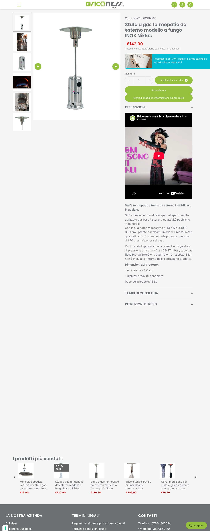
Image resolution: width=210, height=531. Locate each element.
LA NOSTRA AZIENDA (24, 515)
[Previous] (38, 66)
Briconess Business (19, 528)
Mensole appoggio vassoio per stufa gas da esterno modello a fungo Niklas (33, 485)
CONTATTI (147, 515)
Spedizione (147, 48)
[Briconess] (105, 4)
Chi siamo (12, 523)
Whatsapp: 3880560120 (154, 528)
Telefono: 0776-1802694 (154, 523)
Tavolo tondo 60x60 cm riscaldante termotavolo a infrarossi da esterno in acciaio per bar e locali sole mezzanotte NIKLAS (140, 485)
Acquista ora (158, 90)
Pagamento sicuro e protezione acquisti (98, 523)
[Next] (115, 66)
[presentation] (15, 477)
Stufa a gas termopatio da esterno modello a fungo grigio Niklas (105, 485)
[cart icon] (190, 5)
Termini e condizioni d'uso (89, 528)
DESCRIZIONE (136, 107)
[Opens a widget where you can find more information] (196, 525)
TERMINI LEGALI (85, 515)
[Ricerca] (174, 5)
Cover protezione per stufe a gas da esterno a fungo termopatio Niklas (175, 485)
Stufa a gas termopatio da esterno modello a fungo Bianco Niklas (69, 485)
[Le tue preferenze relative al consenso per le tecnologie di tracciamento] (5, 528)
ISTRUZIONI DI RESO (141, 304)
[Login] (182, 5)
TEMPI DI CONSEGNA (141, 293)
